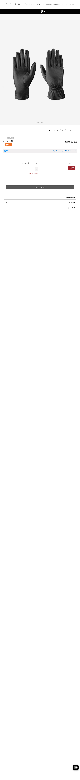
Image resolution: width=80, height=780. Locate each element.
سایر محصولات (48, 4)
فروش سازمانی (40, 4)
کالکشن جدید (72, 4)
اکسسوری (59, 130)
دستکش (51, 130)
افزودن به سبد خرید (40, 187)
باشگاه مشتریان (28, 4)
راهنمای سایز (26, 163)
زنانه (66, 4)
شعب (34, 4)
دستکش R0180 (71, 142)
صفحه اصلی (72, 130)
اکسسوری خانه (56, 4)
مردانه (62, 4)
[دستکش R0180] (40, 69)
